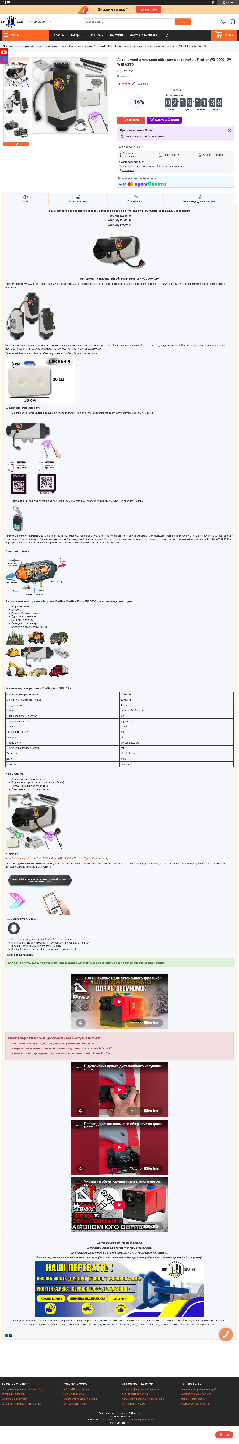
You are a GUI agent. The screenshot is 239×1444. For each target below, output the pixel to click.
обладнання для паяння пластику (21, 1403)
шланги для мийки (74, 1394)
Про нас (95, 35)
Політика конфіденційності (140, 1419)
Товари (75, 35)
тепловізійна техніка (133, 1403)
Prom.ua (136, 1413)
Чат (227, 1434)
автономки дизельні (13, 1394)
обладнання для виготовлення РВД (22, 1389)
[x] (10, 1335)
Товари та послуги (18, 46)
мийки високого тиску (14, 1398)
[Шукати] (183, 21)
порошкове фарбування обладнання (143, 1398)
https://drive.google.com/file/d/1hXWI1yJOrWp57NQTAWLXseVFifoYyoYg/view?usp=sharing (56, 858)
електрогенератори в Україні (80, 1398)
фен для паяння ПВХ (75, 1403)
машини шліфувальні (193, 1398)
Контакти (116, 35)
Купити (134, 120)
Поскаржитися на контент (112, 1419)
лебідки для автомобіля (195, 1403)
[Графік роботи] (232, 21)
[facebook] (6, 1335)
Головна (58, 35)
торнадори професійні (135, 1394)
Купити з (161, 120)
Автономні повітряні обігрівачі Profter (90, 46)
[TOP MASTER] (12, 22)
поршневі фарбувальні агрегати (140, 1389)
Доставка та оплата (143, 35)
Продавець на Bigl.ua (119, 1416)
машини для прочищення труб (198, 1389)
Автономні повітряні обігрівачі (48, 46)
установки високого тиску (196, 1394)
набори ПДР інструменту (77, 1389)
